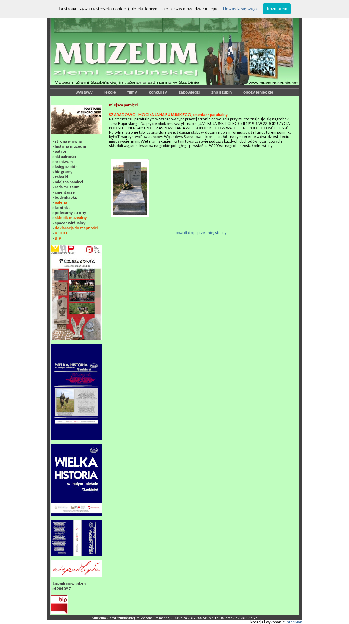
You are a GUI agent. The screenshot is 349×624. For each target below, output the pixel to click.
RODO (61, 232)
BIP (58, 238)
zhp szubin (221, 92)
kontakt (62, 207)
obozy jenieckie (258, 92)
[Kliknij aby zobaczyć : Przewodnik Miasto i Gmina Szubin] (76, 338)
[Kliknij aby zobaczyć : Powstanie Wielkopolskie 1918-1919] (76, 132)
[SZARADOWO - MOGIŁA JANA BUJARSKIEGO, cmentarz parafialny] (130, 161)
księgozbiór (66, 166)
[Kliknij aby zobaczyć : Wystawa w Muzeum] (76, 438)
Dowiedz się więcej (241, 8)
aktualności (65, 156)
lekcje (110, 92)
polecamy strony (70, 212)
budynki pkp (66, 197)
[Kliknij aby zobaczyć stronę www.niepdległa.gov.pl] (76, 575)
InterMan (294, 622)
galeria (61, 202)
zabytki (61, 176)
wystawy (84, 92)
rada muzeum (67, 187)
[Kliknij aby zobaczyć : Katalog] (76, 554)
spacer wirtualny (70, 222)
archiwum (64, 161)
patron (61, 151)
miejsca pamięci (69, 181)
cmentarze (65, 192)
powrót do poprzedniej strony (201, 232)
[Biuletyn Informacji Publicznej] (59, 612)
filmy (132, 92)
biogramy (63, 171)
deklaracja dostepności (76, 227)
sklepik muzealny (71, 217)
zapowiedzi (189, 92)
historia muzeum (70, 146)
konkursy (158, 92)
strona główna (68, 141)
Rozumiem (277, 8)
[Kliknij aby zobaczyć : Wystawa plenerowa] (76, 514)
